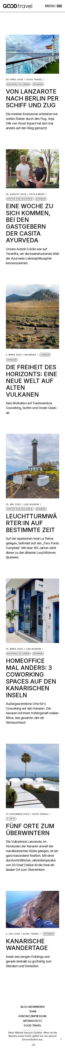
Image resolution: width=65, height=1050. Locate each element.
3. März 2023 (14, 355)
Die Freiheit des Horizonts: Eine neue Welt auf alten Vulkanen (31, 381)
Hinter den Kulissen (19, 199)
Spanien (38, 84)
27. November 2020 (17, 814)
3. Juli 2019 (13, 934)
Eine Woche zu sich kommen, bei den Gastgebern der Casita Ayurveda (29, 223)
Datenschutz (32, 1020)
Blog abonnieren (33, 1006)
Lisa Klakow (31, 504)
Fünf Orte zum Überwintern (30, 829)
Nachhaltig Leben (18, 84)
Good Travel (34, 80)
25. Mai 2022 (13, 504)
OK (33, 1044)
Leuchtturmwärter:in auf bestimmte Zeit (31, 523)
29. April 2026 (14, 80)
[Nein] (60, 1039)
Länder (45, 354)
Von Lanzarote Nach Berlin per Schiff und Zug (32, 98)
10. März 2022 (14, 649)
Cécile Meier (37, 194)
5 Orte (11, 819)
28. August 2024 (16, 194)
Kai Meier (30, 355)
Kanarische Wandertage (27, 944)
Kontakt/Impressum (32, 1016)
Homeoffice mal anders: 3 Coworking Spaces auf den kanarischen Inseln (31, 677)
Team (32, 1011)
